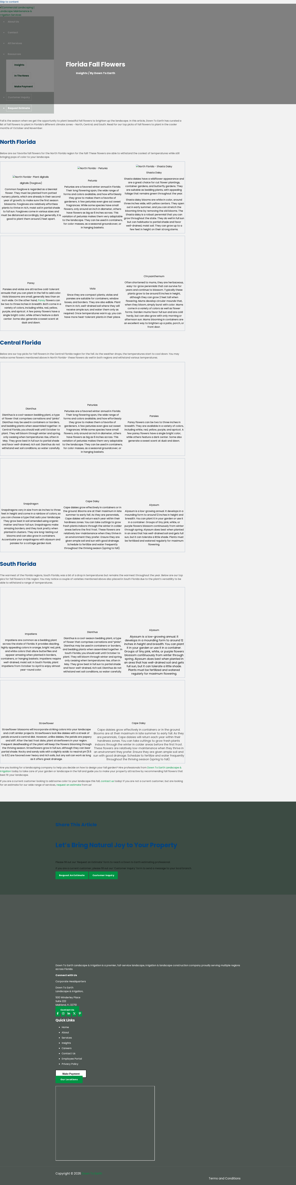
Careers (67, 1048)
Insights (82, 73)
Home (65, 1027)
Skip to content (9, 2)
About (65, 1032)
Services (67, 1037)
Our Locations (69, 1079)
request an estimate (69, 785)
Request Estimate (19, 108)
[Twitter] (74, 1014)
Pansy (41, 300)
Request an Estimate (72, 875)
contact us (107, 781)
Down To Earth (92, 1173)
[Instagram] (63, 1014)
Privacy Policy (70, 1064)
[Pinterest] (80, 1014)
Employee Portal (72, 1058)
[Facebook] (58, 1014)
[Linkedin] (69, 1014)
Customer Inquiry (103, 875)
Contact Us (68, 1053)
